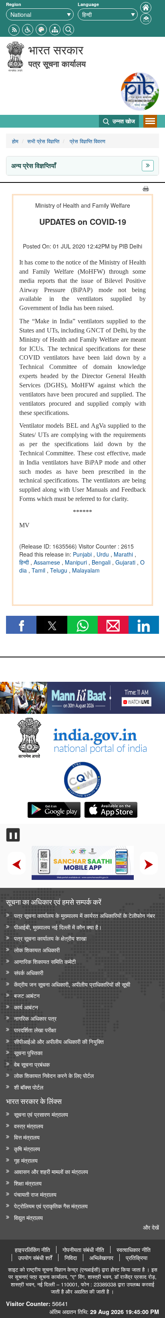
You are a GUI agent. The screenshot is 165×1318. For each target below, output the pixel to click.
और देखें (151, 1227)
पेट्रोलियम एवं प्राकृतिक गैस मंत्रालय (51, 1206)
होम (15, 141)
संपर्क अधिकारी (28, 972)
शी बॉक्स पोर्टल (28, 1087)
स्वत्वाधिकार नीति (134, 1249)
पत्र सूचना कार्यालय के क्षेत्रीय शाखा (50, 938)
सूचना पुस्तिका (28, 1052)
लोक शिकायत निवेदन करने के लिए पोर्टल (54, 1075)
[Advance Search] (68, 28)
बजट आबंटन (27, 995)
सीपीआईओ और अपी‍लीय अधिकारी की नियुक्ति (59, 1041)
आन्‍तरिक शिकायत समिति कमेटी (45, 961)
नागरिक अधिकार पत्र (35, 1018)
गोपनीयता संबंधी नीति (83, 1249)
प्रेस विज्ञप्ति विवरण (86, 141)
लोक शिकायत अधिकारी (37, 949)
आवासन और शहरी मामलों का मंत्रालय (51, 1171)
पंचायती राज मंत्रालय (35, 1194)
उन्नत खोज (123, 121)
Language (88, 4)
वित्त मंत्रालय (27, 1137)
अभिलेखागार (101, 1257)
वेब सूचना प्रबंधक (32, 1064)
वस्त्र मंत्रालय (28, 1126)
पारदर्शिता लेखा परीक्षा (35, 1030)
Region (13, 4)
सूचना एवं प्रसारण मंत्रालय (41, 1114)
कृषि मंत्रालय (27, 1148)
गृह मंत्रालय (26, 1160)
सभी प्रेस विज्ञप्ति (43, 141)
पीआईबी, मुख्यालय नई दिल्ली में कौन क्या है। (58, 927)
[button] (27, 28)
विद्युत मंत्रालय (28, 1217)
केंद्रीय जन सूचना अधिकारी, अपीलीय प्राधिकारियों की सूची (72, 984)
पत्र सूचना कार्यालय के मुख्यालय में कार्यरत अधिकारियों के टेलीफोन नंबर (84, 915)
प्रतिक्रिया (136, 1257)
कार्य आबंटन (26, 1007)
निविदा (70, 1257)
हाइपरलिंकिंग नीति (32, 1249)
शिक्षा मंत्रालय (28, 1183)
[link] (82, 696)
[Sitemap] (55, 28)
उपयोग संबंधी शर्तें (35, 1257)
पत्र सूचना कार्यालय (57, 63)
